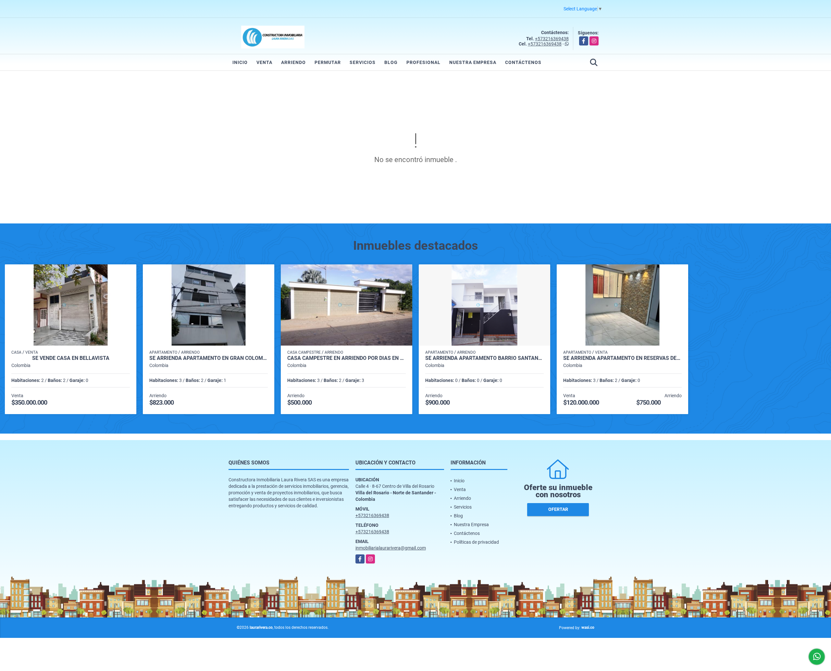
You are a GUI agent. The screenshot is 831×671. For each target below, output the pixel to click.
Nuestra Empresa (472, 62)
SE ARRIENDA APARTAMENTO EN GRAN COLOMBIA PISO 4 (208, 358)
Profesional (423, 62)
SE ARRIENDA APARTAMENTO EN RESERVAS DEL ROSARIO (622, 358)
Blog (391, 62)
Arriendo (293, 62)
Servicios (363, 62)
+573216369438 (552, 38)
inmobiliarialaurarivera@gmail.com (390, 548)
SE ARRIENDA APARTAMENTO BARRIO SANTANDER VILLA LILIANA (484, 358)
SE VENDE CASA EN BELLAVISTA (70, 358)
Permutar (328, 62)
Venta (264, 62)
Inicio (240, 62)
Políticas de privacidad (476, 542)
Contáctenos (523, 62)
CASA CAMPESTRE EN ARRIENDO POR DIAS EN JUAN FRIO (346, 358)
